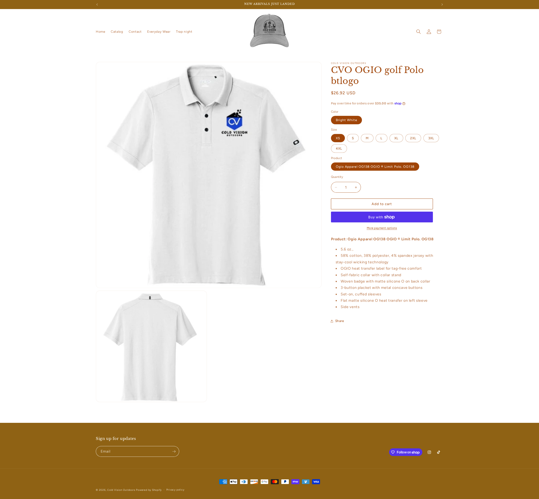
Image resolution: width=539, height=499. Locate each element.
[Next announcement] (442, 4)
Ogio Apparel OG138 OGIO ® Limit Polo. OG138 (375, 167)
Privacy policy (175, 489)
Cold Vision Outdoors (121, 489)
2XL (413, 138)
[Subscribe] (174, 451)
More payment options (382, 228)
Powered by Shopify (149, 489)
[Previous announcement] (97, 4)
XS (338, 138)
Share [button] (339, 321)
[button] (419, 32)
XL (396, 138)
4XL (339, 149)
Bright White (346, 120)
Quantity (337, 177)
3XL (431, 138)
